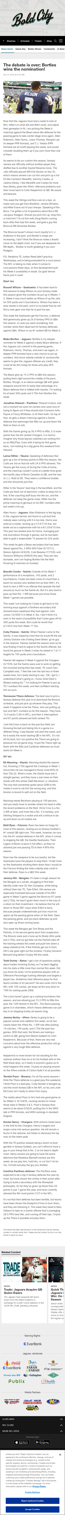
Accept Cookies (32, 1509)
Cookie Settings (32, 1492)
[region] (32, 1482)
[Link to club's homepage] (3, 39)
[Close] (60, 1454)
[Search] (55, 41)
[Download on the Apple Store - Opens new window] (21, 1442)
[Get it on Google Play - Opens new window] (42, 1443)
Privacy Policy (39, 1486)
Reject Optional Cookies (32, 1501)
